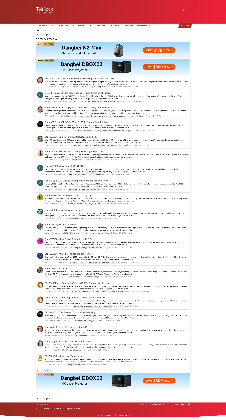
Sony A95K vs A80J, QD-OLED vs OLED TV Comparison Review (76, 122)
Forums (41, 25)
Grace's (47, 350)
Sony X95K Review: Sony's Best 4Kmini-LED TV (68, 239)
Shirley (47, 101)
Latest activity (41, 30)
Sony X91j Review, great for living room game (68, 341)
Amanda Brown (51, 335)
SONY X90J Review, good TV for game (64, 356)
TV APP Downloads (59, 25)
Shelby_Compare (51, 130)
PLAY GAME (49, 160)
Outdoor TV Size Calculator (121, 25)
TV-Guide (48, 116)
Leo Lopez (49, 86)
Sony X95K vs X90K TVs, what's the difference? (68, 253)
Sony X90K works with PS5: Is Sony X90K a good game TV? (74, 151)
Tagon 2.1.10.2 (43, 404)
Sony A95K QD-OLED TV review (60, 224)
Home (183, 404)
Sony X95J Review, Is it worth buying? (64, 209)
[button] (47, 25)
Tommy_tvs (49, 291)
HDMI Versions (78, 25)
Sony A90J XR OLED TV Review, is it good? (66, 326)
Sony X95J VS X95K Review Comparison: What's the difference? (77, 180)
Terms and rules (155, 404)
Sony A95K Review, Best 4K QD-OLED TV (65, 165)
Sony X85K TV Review (56, 268)
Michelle (48, 247)
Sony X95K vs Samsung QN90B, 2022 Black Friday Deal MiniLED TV (79, 107)
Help (177, 404)
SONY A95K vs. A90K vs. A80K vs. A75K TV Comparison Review (77, 283)
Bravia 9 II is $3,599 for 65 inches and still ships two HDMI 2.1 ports (79, 78)
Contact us (143, 404)
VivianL (47, 262)
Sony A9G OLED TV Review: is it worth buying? (68, 195)
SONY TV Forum (131, 86)
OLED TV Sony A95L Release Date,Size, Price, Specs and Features (78, 92)
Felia (46, 218)
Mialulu (47, 233)
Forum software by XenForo (113, 415)
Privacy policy (168, 404)
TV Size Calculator (97, 25)
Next (46, 370)
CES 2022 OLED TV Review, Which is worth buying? (70, 312)
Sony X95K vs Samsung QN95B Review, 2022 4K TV (71, 136)
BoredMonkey (50, 321)
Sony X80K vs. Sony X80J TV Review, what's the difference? (75, 297)
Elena (47, 364)
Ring (46, 204)
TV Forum (116, 321)
